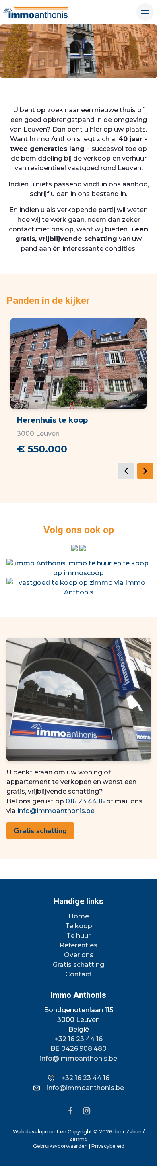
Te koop (78, 926)
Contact (78, 974)
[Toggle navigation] (145, 12)
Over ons (78, 955)
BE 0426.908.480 (78, 1048)
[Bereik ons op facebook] (73, 1110)
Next (145, 471)
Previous (126, 471)
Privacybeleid (107, 1146)
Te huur (78, 935)
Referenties (78, 945)
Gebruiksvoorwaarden (61, 1146)
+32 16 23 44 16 (78, 1039)
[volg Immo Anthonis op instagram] (75, 547)
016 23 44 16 (85, 801)
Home (78, 916)
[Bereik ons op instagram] (87, 1110)
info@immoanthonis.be (56, 811)
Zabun (134, 1132)
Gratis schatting (40, 831)
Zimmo (78, 1139)
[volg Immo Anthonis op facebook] (82, 547)
